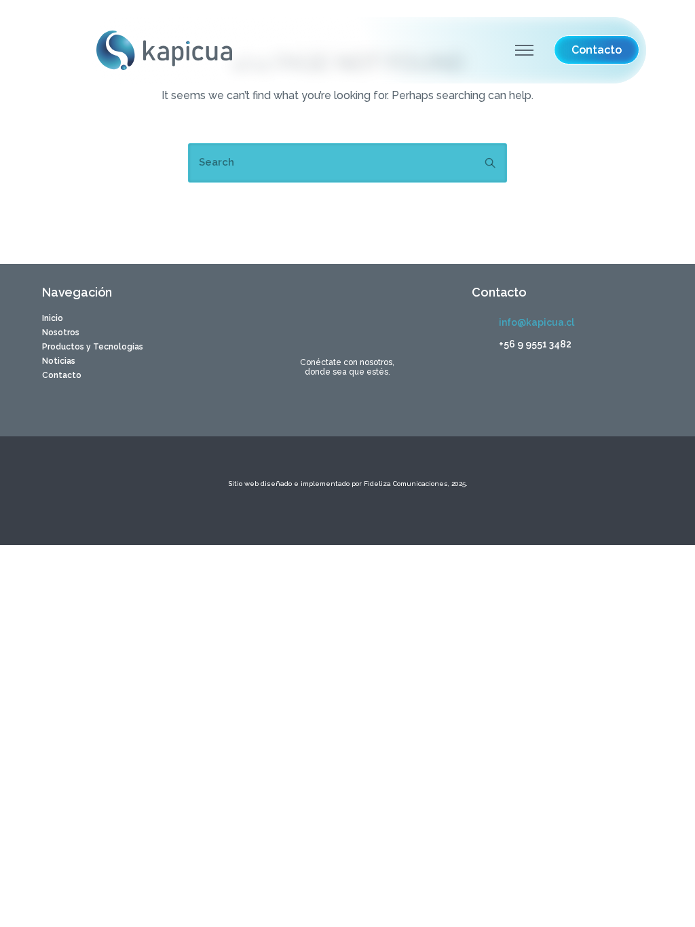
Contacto (61, 375)
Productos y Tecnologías (92, 347)
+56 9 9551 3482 (535, 344)
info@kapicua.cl (536, 322)
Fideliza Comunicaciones (405, 483)
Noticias (58, 361)
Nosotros (60, 332)
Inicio (52, 318)
